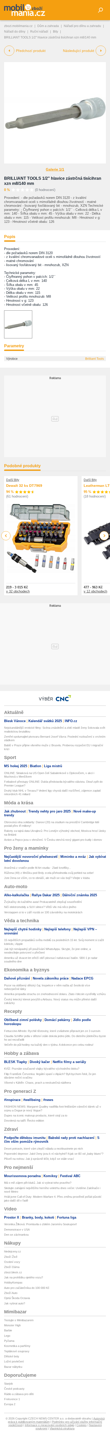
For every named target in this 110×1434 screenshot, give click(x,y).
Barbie (8, 1330)
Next (104, 536)
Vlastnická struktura (62, 1428)
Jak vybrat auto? (14, 1303)
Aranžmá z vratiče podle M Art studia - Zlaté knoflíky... (37, 867)
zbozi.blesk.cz (13, 1272)
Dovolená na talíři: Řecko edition (24, 1120)
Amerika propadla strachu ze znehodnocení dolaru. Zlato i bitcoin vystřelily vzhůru (55, 994)
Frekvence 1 (12, 1399)
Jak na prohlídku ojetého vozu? (23, 1277)
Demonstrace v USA (17, 1229)
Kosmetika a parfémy (17, 1345)
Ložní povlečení (14, 1361)
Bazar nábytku (13, 1366)
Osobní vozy (12, 1261)
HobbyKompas (13, 1282)
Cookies (81, 1425)
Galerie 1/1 (55, 169)
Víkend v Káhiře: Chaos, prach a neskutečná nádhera (37, 1082)
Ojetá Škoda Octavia (17, 1298)
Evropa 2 (9, 1404)
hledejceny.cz (12, 1251)
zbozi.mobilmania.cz (18, 26)
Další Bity (12, 480)
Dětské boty (11, 1356)
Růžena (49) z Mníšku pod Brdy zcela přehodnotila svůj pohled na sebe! (49, 872)
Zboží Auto (10, 1292)
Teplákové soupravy (16, 1351)
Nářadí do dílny (14, 31)
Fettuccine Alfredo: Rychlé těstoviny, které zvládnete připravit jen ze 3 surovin (52, 1030)
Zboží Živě (10, 1256)
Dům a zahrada (48, 26)
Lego (7, 1335)
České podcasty (14, 1388)
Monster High (12, 1325)
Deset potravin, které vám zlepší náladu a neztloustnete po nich (43, 1148)
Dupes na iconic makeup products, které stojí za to (35, 1115)
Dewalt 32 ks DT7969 (24, 486)
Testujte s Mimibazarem (19, 1320)
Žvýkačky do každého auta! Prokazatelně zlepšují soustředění (43, 901)
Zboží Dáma (11, 1266)
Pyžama (9, 1340)
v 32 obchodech (18, 591)
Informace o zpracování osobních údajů (49, 1425)
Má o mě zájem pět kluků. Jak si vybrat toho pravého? (37, 1182)
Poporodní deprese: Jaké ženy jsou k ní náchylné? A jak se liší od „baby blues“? (53, 1153)
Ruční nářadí (39, 31)
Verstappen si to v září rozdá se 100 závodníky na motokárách (43, 912)
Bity (55, 31)
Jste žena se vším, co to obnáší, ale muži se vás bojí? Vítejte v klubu (47, 877)
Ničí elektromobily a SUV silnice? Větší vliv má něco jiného (40, 906)
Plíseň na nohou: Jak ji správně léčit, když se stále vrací (39, 1158)
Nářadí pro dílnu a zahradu (82, 26)
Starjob (8, 1383)
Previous (6, 535)
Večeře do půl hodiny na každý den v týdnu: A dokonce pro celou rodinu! (48, 1044)
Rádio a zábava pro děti (19, 1394)
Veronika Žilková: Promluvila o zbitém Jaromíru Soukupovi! (40, 1224)
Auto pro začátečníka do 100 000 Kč (26, 1287)
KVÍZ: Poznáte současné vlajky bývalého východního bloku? (41, 1068)
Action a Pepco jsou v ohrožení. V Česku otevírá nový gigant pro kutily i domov (53, 839)
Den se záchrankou (16, 1234)
